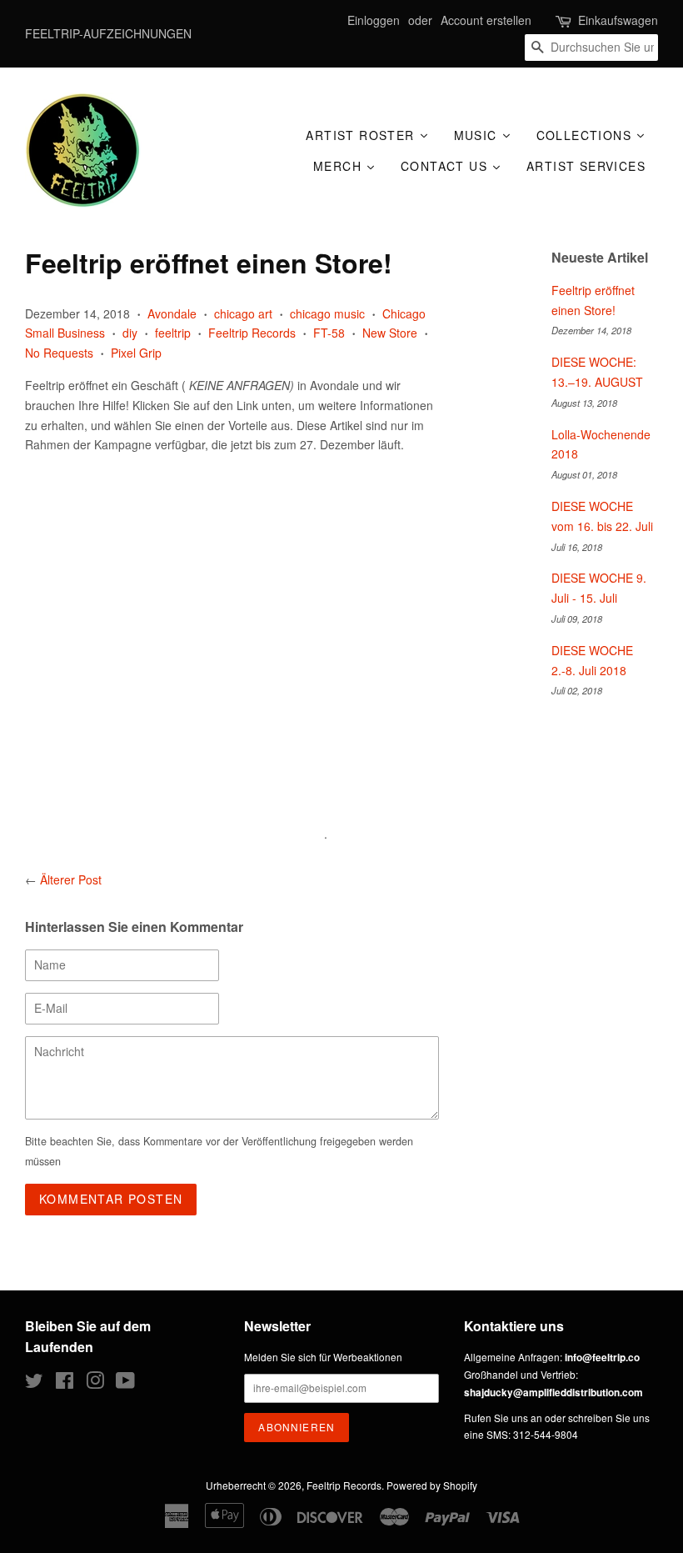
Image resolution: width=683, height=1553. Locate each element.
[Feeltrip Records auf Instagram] (95, 1383)
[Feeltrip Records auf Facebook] (64, 1383)
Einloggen (373, 20)
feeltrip (173, 332)
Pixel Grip (136, 352)
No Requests (59, 352)
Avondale (172, 313)
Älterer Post (71, 879)
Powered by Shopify (431, 1485)
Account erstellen (486, 20)
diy (129, 332)
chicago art (243, 313)
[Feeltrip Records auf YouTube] (125, 1383)
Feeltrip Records (252, 332)
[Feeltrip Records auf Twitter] (34, 1383)
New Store (389, 332)
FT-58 (329, 332)
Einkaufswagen (618, 20)
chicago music (327, 313)
